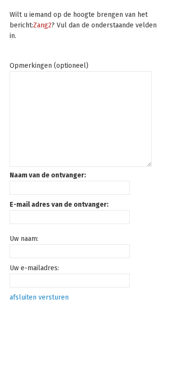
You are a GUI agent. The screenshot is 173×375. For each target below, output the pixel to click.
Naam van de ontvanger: (48, 175)
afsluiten (23, 297)
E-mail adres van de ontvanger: (59, 204)
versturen (53, 297)
